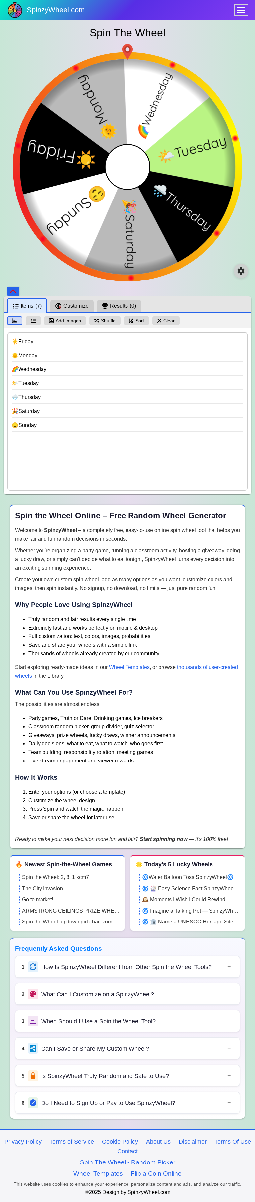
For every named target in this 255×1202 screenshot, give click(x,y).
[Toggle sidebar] (13, 291)
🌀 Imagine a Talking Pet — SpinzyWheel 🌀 (191, 911)
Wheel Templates (129, 667)
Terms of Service (71, 1141)
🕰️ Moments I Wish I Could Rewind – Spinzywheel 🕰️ (191, 899)
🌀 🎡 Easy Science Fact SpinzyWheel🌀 (191, 888)
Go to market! (37, 899)
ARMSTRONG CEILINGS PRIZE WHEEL (71, 911)
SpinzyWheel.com (56, 10)
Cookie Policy (120, 1141)
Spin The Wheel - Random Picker (127, 1162)
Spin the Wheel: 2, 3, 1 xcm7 (55, 877)
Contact (127, 1151)
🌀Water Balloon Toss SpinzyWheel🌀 (188, 877)
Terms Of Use (232, 1141)
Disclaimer (193, 1141)
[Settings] (241, 271)
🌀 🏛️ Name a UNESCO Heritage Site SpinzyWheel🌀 (191, 921)
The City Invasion (42, 888)
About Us (158, 1141)
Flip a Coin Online (156, 1173)
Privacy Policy (23, 1141)
